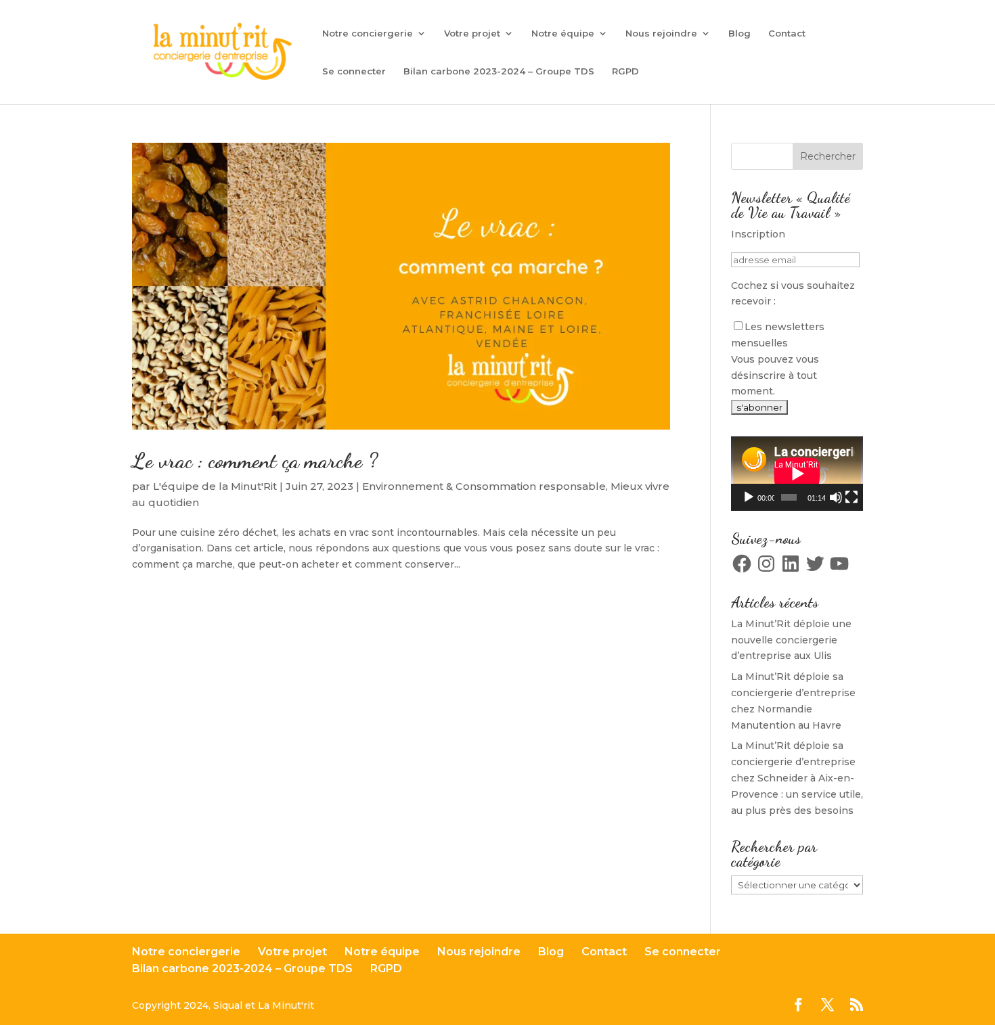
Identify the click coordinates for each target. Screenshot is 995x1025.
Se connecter (354, 71)
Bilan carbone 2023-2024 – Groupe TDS (498, 71)
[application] (797, 473)
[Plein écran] (851, 497)
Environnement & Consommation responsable (484, 486)
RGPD (625, 71)
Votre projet (472, 33)
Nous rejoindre (661, 33)
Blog (739, 33)
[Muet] (836, 497)
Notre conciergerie (367, 33)
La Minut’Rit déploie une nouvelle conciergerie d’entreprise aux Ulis (791, 640)
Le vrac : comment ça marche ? (255, 461)
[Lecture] (748, 497)
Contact (786, 33)
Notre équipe (562, 33)
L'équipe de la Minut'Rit (215, 486)
